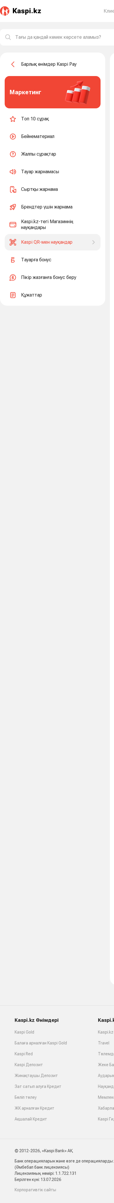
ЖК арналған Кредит (34, 1108)
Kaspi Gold (24, 1032)
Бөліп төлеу (26, 1097)
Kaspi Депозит (29, 1064)
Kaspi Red (24, 1053)
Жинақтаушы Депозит (36, 1075)
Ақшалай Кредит (31, 1119)
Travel (103, 1043)
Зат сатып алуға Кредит (38, 1086)
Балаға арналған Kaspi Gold (41, 1043)
